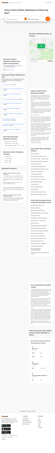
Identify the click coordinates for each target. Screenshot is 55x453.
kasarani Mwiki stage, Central (37, 240)
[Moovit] (5, 2)
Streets (39, 422)
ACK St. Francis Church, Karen (37, 176)
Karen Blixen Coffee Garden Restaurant (39, 161)
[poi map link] (41, 50)
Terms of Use (4, 437)
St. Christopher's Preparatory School (39, 156)
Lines (39, 418)
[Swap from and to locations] (25, 19)
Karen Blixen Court (35, 189)
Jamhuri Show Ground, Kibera (37, 233)
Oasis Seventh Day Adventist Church (39, 194)
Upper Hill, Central (34, 223)
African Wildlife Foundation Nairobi (38, 166)
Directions (40, 427)
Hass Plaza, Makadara (35, 207)
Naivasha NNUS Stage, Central (37, 205)
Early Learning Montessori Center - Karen (40, 168)
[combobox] (15, 19)
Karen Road (33, 171)
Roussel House (40, 171)
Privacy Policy (10, 437)
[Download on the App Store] (6, 429)
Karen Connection (35, 184)
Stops (39, 423)
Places (39, 420)
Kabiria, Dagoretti (34, 220)
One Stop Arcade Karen (36, 163)
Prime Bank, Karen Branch (36, 174)
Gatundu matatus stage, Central (38, 235)
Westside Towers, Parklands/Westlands (39, 230)
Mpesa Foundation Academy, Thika (38, 238)
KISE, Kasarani (42, 220)
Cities (39, 425)
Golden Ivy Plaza (44, 158)
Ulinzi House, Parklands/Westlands (38, 228)
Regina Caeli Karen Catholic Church (38, 191)
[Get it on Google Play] (6, 425)
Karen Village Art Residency (37, 181)
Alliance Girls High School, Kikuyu (38, 210)
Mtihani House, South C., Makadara (38, 243)
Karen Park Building (35, 153)
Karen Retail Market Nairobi (37, 186)
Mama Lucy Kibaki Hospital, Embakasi (39, 225)
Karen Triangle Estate (35, 158)
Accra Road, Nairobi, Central (37, 246)
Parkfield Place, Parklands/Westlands (39, 218)
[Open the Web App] (6, 432)
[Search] (47, 19)
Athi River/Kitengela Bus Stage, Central (39, 212)
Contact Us (4, 439)
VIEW (16, 141)
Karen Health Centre (35, 179)
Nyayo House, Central (35, 215)
